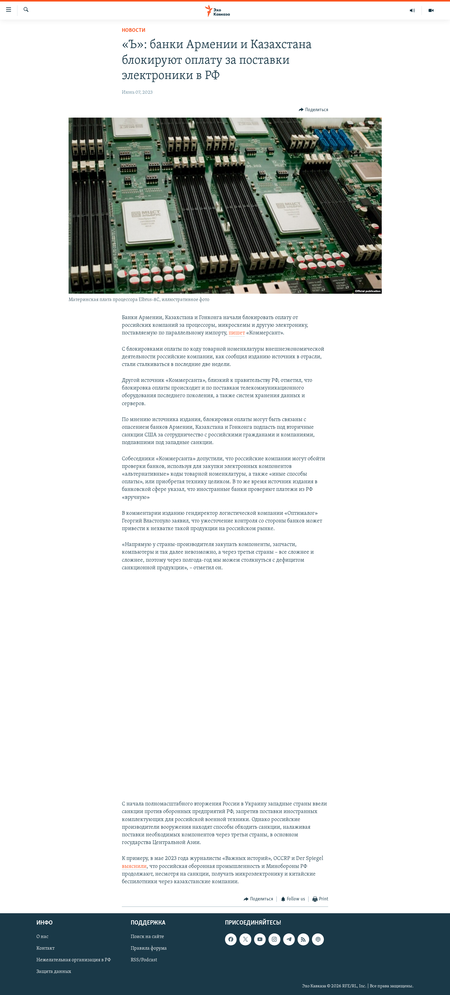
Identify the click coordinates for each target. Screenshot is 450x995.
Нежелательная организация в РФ (73, 960)
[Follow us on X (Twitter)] (245, 939)
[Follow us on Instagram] (274, 939)
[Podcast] (318, 939)
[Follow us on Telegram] (289, 939)
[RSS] (303, 939)
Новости (133, 30)
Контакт (45, 948)
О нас (42, 936)
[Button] (313, 110)
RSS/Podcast (144, 960)
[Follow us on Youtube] (260, 939)
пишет (237, 333)
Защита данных (53, 971)
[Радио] (412, 10)
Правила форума (149, 948)
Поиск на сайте (147, 936)
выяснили (134, 866)
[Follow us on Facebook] (231, 939)
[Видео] (431, 10)
